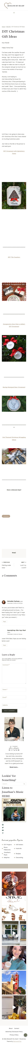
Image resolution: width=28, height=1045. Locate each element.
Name (5, 689)
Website (5, 705)
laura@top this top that (16, 630)
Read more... (14, 767)
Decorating (19, 857)
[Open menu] (14, 12)
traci (14, 553)
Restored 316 (17, 1041)
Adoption (6, 857)
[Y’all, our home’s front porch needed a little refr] (14, 933)
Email (5, 697)
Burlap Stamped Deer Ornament (14, 387)
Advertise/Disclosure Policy (14, 1031)
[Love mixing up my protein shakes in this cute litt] (14, 958)
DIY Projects (8, 844)
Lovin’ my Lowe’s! (23, 565)
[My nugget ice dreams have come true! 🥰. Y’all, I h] (14, 1007)
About (11, 1028)
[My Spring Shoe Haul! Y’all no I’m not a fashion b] (14, 908)
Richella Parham (13, 601)
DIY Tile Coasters (14, 257)
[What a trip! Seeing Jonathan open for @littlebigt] (14, 884)
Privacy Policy (14, 1035)
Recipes (18, 853)
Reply (4, 621)
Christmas (6, 516)
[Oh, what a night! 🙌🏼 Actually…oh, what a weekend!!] (14, 983)
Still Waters (19, 844)
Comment (6, 665)
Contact (16, 1028)
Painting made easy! (6, 565)
